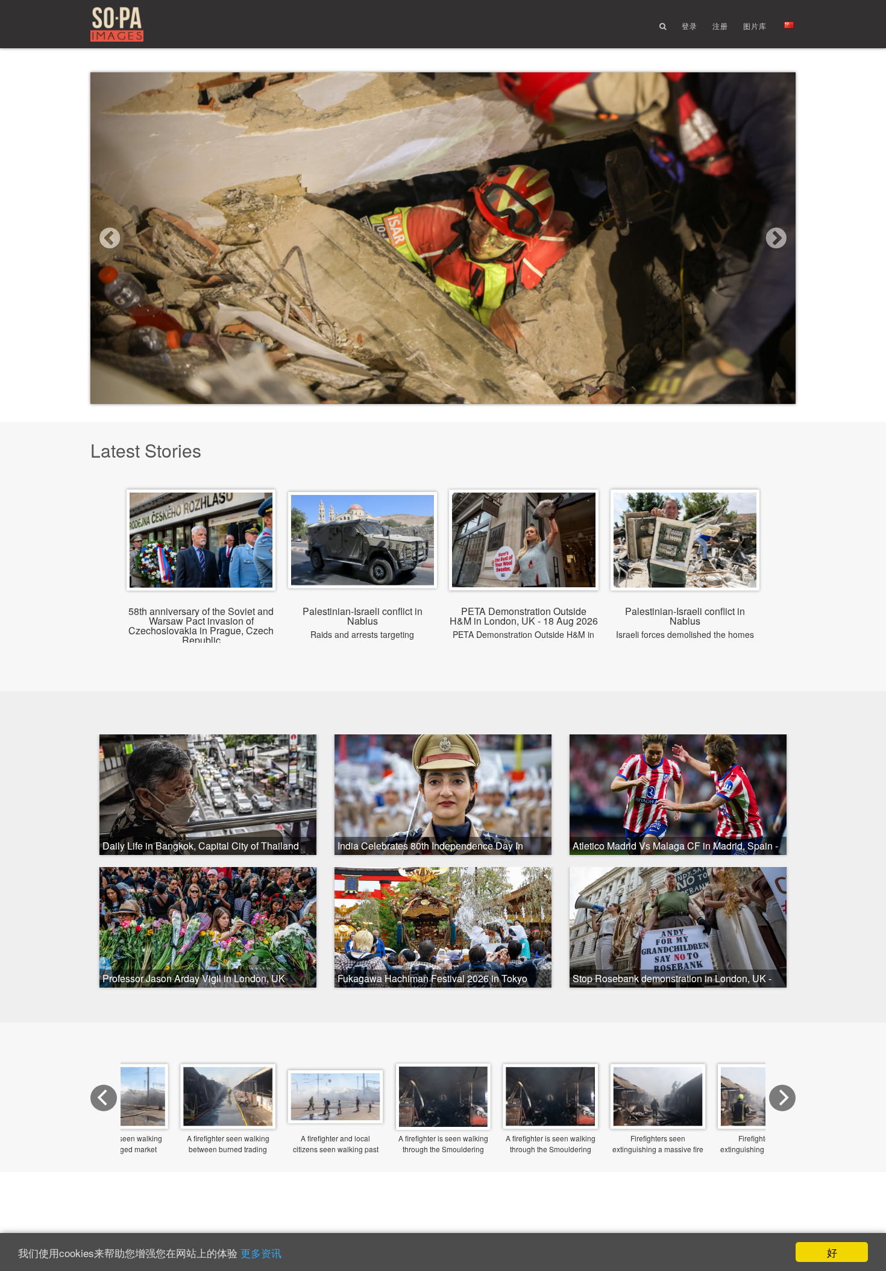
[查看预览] (443, 1126)
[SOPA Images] (116, 24)
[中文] (789, 25)
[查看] (201, 581)
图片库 (755, 25)
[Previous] (103, 1098)
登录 (689, 25)
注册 (720, 25)
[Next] (782, 1098)
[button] (143, 238)
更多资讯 (260, 1252)
